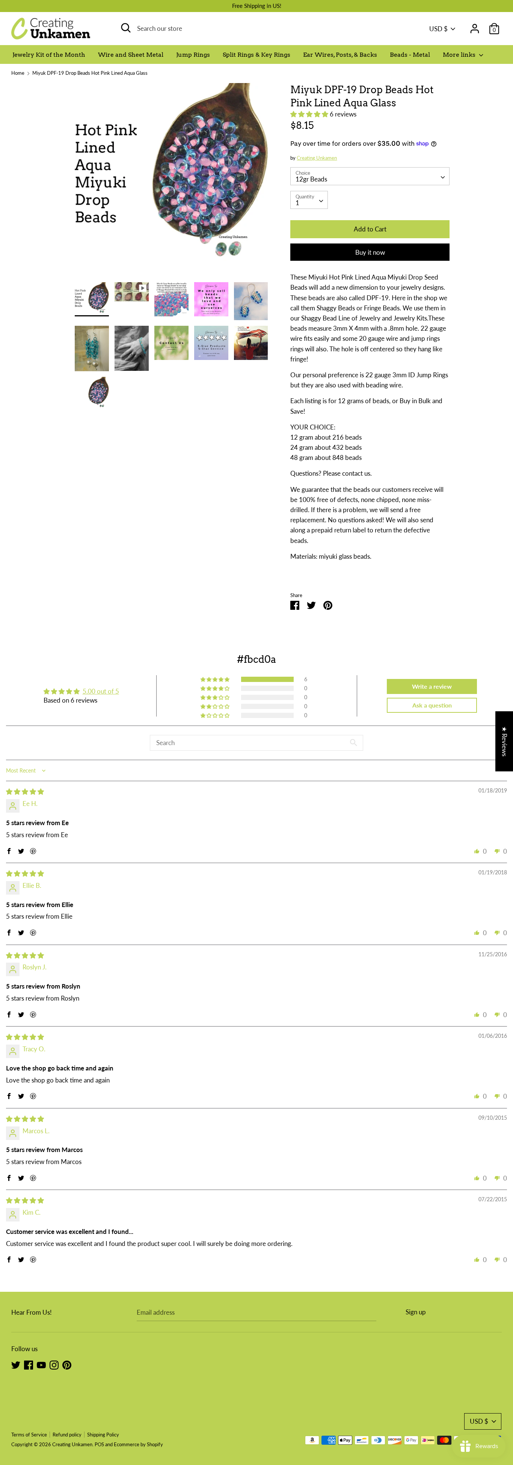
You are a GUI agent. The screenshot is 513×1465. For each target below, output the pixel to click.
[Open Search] (125, 27)
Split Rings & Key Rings (256, 54)
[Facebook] (28, 1364)
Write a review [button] (432, 686)
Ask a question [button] (432, 705)
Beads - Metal (410, 54)
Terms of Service (29, 1435)
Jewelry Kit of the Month (48, 54)
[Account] (474, 26)
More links (460, 54)
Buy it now (370, 252)
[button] (310, 114)
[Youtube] (41, 1364)
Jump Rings (193, 54)
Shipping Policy (103, 1435)
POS (99, 1444)
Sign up (416, 1312)
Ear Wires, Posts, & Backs (340, 54)
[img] (25, 791)
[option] (171, 182)
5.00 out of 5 (101, 691)
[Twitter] (15, 1364)
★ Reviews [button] (504, 741)
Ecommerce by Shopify (138, 1444)
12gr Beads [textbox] (311, 179)
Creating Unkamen (317, 158)
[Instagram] (54, 1364)
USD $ (438, 29)
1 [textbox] (297, 203)
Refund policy (67, 1435)
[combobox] (369, 176)
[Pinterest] (66, 1364)
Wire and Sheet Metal (130, 54)
